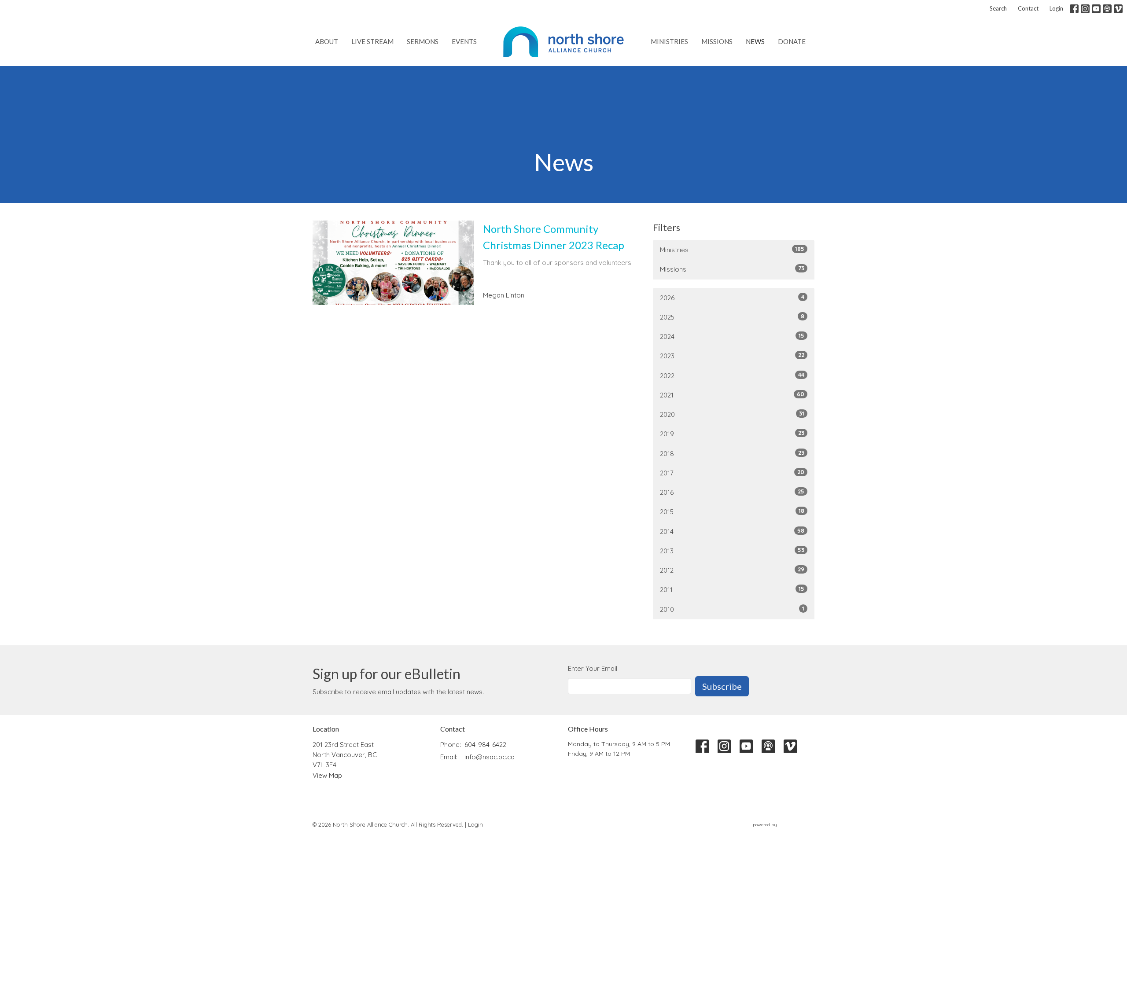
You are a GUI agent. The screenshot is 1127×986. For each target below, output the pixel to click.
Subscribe (722, 686)
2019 (732, 433)
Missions (717, 41)
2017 (732, 472)
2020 (732, 414)
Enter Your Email (592, 668)
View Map (327, 775)
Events (464, 41)
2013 (732, 550)
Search (998, 8)
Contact (1028, 8)
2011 (732, 589)
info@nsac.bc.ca (489, 757)
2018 (732, 453)
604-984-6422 (485, 744)
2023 (732, 355)
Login (1056, 8)
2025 (732, 317)
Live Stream (372, 41)
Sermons (422, 41)
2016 (732, 492)
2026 (732, 297)
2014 (732, 531)
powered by (778, 832)
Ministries (669, 41)
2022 (732, 375)
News (755, 41)
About (326, 41)
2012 (732, 570)
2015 (732, 511)
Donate (792, 41)
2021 (732, 394)
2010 (732, 609)
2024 (732, 336)
